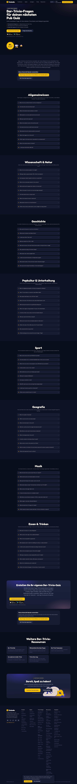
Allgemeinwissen (41, 720)
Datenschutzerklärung (35, 778)
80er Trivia (40, 739)
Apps (22, 717)
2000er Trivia (40, 742)
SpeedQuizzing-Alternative (57, 726)
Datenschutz (56, 741)
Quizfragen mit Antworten (40, 712)
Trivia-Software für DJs (24, 725)
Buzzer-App (23, 727)
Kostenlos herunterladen (13, 30)
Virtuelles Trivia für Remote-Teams (49, 757)
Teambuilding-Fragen (48, 764)
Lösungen (32, 1)
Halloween (40, 749)
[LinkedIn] (18, 720)
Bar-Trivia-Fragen (40, 715)
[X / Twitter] (16, 720)
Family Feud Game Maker (32, 719)
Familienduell (32, 713)
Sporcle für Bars (57, 734)
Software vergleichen (48, 742)
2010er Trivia (40, 744)
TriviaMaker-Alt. (57, 731)
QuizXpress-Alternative (56, 729)
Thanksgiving (40, 751)
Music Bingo (32, 726)
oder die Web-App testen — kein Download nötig (15, 36)
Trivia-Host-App (49, 733)
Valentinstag (40, 753)
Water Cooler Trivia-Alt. (58, 737)
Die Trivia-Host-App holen (26, 78)
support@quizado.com (10, 722)
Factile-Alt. (56, 732)
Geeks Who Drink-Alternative (57, 720)
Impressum (56, 746)
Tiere (39, 732)
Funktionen (20, 1)
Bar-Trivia (23, 729)
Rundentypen (23, 715)
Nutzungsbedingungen (58, 745)
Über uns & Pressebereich (48, 714)
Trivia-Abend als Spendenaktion (49, 750)
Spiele (26, 1)
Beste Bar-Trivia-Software (57, 712)
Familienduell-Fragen (32, 716)
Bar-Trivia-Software (48, 731)
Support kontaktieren (48, 717)
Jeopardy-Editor (33, 722)
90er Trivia (40, 740)
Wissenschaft (40, 730)
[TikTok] (13, 720)
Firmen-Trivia (48, 754)
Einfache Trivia (40, 722)
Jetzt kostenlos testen (67, 1)
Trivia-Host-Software (23, 719)
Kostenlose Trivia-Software (24, 722)
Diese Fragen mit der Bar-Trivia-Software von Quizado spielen (34, 74)
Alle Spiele (32, 711)
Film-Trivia (40, 724)
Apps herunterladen (58, 2)
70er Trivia (40, 737)
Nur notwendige (37, 781)
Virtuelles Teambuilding (48, 766)
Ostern (39, 755)
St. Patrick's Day (41, 758)
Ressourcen (43, 1)
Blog (47, 711)
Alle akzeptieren (28, 781)
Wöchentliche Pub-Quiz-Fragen (41, 718)
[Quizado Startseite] (11, 2)
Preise (38, 1)
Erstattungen (56, 743)
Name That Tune (33, 724)
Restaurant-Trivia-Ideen (48, 747)
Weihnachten (40, 748)
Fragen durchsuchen (27, 30)
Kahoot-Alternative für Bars (57, 723)
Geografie (39, 729)
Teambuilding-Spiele (48, 761)
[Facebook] (8, 720)
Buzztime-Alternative (58, 714)
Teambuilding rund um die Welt (49, 773)
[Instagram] (10, 720)
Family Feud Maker (48, 739)
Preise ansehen (46, 690)
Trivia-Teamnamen (48, 720)
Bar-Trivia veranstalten (48, 723)
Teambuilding (23, 731)
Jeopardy (31, 721)
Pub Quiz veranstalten (48, 726)
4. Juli (39, 756)
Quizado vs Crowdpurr (56, 717)
